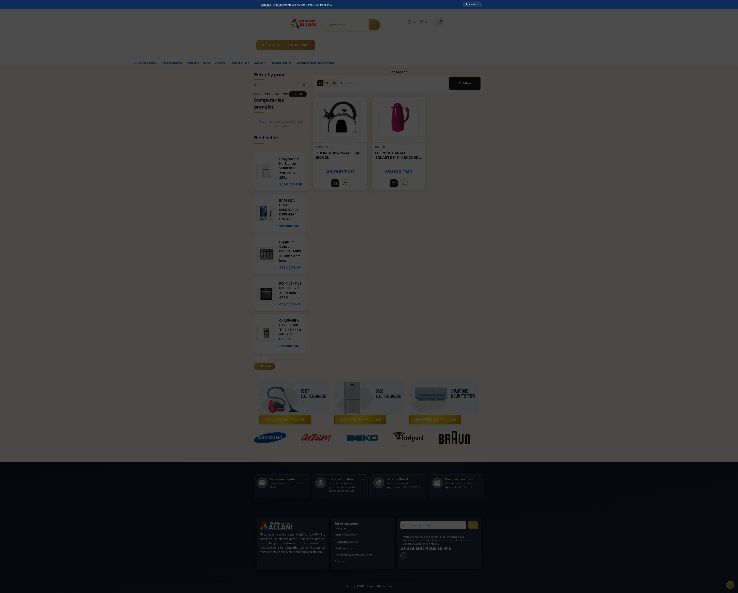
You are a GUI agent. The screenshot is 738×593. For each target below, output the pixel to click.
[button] (472, 4)
